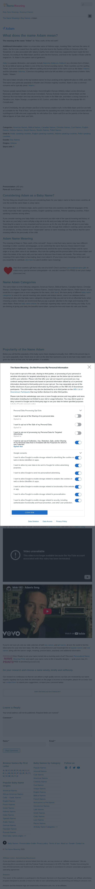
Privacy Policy (61, 521)
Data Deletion (33, 521)
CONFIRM (29, 512)
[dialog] (47, 444)
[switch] (78, 416)
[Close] (90, 367)
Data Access (47, 521)
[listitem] (47, 410)
